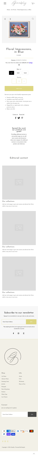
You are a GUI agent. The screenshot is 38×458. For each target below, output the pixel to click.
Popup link (21, 114)
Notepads (4, 386)
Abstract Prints (5, 379)
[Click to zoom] (33, 19)
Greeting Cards (5, 381)
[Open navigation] (5, 3)
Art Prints (13, 10)
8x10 (18, 73)
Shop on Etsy (22, 384)
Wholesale (21, 381)
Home (8, 10)
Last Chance (4, 397)
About (20, 376)
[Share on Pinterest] (22, 118)
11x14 (25, 73)
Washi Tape (4, 394)
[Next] (10, 19)
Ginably (12, 447)
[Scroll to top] (34, 454)
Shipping (13, 60)
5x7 (12, 73)
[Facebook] (13, 333)
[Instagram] (18, 333)
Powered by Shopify (20, 447)
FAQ (20, 379)
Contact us (15, 114)
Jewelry (3, 384)
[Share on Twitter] (19, 118)
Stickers (3, 392)
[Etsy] (24, 333)
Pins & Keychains (6, 389)
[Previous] (5, 19)
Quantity (19, 77)
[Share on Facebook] (16, 118)
